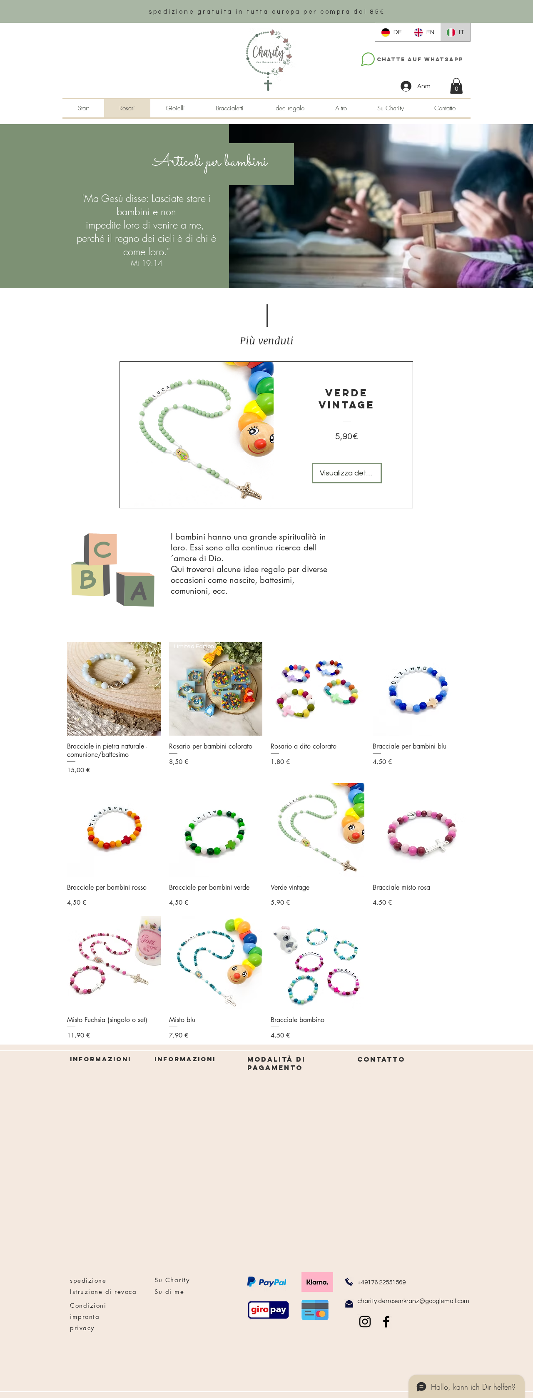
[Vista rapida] (114, 689)
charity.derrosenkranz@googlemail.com (413, 1301)
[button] (456, 86)
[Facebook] (386, 1321)
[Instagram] (365, 1321)
